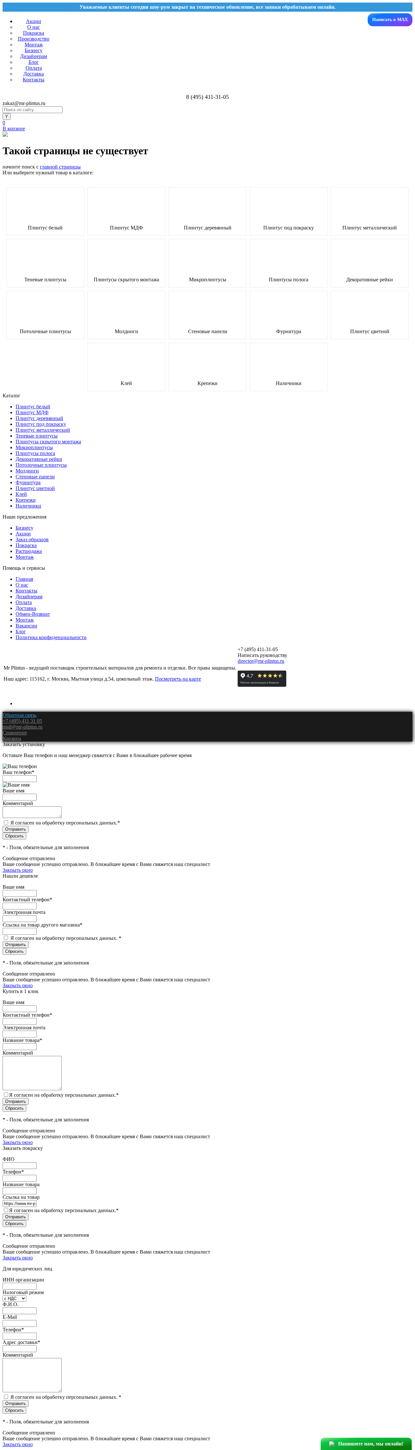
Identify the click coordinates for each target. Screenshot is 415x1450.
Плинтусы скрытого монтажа (126, 279)
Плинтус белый (45, 227)
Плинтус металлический (369, 227)
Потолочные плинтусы (45, 331)
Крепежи (207, 383)
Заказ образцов (32, 539)
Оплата (34, 68)
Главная (24, 579)
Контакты (33, 79)
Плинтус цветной (369, 331)
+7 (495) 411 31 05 (22, 721)
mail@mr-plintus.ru (22, 727)
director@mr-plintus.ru (261, 661)
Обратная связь (19, 715)
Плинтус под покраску (288, 227)
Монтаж (34, 44)
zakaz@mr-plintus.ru (24, 103)
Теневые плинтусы (45, 279)
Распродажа (29, 551)
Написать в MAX (390, 19)
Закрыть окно (18, 870)
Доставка (33, 73)
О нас (33, 27)
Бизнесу (33, 50)
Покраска (33, 33)
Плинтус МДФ (126, 227)
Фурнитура (288, 331)
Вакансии (26, 625)
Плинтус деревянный (207, 227)
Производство (33, 38)
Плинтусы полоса (288, 279)
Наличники (289, 383)
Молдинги (126, 331)
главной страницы (60, 167)
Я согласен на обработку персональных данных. (65, 822)
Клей (126, 383)
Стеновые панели (207, 331)
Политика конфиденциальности (51, 637)
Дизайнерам (33, 56)
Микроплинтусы (207, 279)
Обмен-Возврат (33, 614)
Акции (33, 21)
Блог (34, 62)
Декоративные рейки (369, 279)
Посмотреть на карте (178, 679)
